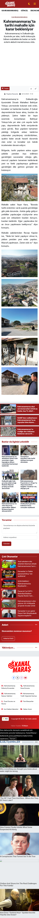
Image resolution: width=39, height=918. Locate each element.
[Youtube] (25, 678)
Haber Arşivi (27, 709)
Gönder (6, 544)
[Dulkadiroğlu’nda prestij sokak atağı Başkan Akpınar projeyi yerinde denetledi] (10, 475)
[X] (17, 678)
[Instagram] (21, 678)
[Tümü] (36, 625)
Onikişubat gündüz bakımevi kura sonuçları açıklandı (27, 505)
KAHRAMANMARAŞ (10, 11)
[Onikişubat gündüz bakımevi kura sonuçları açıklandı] (28, 497)
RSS (6, 719)
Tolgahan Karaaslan (12, 94)
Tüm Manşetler (28, 701)
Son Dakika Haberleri (11, 709)
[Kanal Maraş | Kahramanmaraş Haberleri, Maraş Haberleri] (10, 4)
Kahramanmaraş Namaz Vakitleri (8, 695)
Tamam (12, 739)
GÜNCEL (24, 11)
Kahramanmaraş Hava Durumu (27, 687)
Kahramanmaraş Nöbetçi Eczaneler (8, 687)
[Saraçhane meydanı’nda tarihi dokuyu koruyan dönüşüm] (28, 450)
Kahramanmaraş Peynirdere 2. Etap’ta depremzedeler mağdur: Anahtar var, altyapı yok (28, 484)
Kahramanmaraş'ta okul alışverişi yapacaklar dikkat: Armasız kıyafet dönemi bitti (9, 507)
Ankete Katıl (8, 638)
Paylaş (6, 88)
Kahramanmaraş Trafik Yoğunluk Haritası (28, 695)
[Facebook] (13, 678)
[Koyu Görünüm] (29, 4)
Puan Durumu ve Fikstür (8, 703)
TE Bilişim (25, 726)
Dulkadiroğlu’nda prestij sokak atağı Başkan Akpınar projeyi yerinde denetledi (9, 484)
